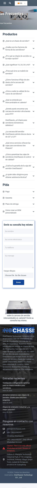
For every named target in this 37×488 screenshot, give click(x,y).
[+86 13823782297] (5, 432)
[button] (4, 3)
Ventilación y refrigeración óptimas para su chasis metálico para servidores (16, 385)
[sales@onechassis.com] (5, 429)
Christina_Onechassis (15, 436)
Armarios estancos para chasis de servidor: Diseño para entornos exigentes (16, 397)
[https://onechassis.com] (18, 330)
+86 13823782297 (14, 432)
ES (21, 3)
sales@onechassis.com (16, 429)
